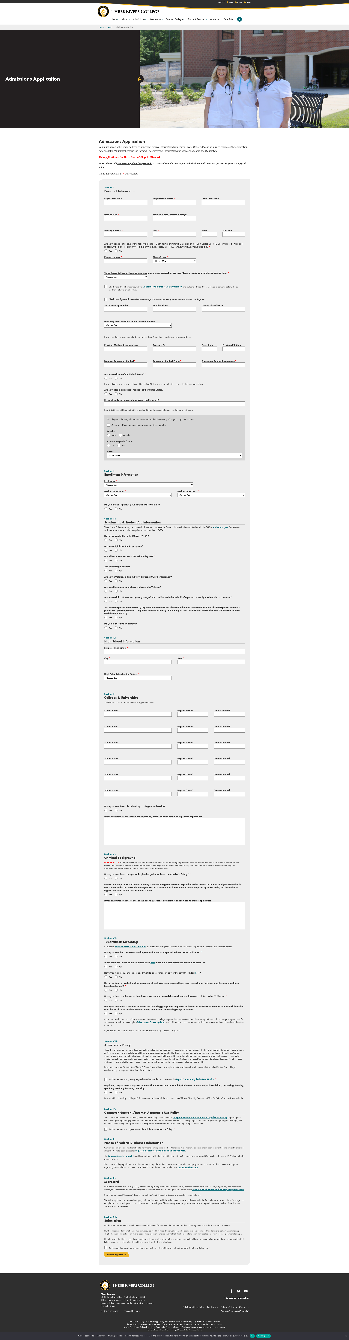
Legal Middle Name (164, 198)
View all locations (132, 1311)
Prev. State (207, 345)
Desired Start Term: (115, 491)
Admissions (139, 19)
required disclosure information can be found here (160, 1150)
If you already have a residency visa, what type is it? (131, 399)
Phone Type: (160, 256)
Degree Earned (185, 710)
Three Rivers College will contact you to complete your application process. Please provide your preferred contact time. (166, 272)
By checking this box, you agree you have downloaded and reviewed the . (162, 1079)
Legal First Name (114, 198)
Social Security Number (117, 305)
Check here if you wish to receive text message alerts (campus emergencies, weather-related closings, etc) (157, 299)
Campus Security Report (120, 1155)
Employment (212, 1307)
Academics (155, 19)
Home (102, 27)
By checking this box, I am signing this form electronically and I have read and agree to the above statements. (159, 1247)
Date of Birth (111, 214)
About (124, 19)
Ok (252, 1336)
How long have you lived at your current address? (131, 321)
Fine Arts (228, 19)
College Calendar (229, 1307)
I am (114, 19)
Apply (110, 27)
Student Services (196, 19)
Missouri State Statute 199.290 (130, 946)
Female (126, 435)
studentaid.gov (220, 527)
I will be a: (110, 480)
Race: (110, 451)
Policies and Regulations (194, 1307)
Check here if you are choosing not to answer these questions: (139, 425)
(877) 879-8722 (112, 1311)
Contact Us (244, 1307)
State (205, 230)
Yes (110, 250)
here (153, 962)
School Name (111, 710)
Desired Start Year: (188, 491)
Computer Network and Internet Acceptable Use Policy (200, 1117)
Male (113, 435)
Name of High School (116, 647)
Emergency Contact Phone (167, 360)
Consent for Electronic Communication (162, 286)
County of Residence (213, 305)
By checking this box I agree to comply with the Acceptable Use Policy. (142, 1129)
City (156, 230)
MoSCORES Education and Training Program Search (218, 1189)
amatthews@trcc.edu (188, 1167)
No (120, 250)
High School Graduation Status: (121, 674)
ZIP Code (228, 230)
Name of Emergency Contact (119, 360)
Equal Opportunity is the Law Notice (195, 1079)
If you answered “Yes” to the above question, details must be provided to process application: (153, 816)
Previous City (160, 345)
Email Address (161, 305)
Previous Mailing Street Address (121, 345)
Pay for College (174, 19)
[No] (345, 1336)
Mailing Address (113, 230)
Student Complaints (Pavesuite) (235, 1311)
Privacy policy (264, 1336)
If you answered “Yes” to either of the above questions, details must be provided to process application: (158, 900)
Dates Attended (222, 710)
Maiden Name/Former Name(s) (170, 214)
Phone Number (113, 256)
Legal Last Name (211, 198)
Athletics (214, 19)
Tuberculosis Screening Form (151, 1022)
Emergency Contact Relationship (219, 360)
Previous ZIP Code (231, 345)
